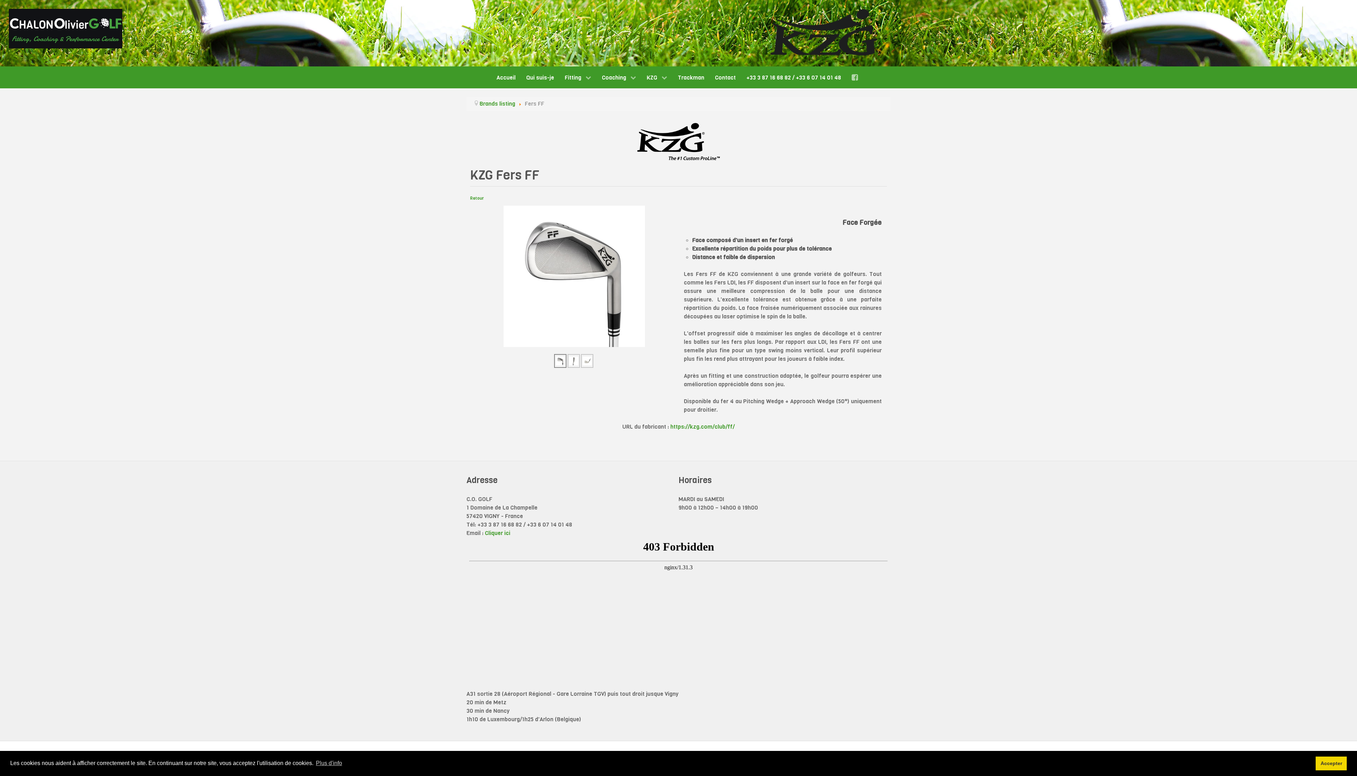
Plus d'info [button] (329, 763)
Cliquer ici (497, 533)
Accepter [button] (1331, 763)
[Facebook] (856, 77)
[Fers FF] (574, 276)
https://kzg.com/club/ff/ (702, 426)
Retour (477, 198)
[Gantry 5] (65, 28)
